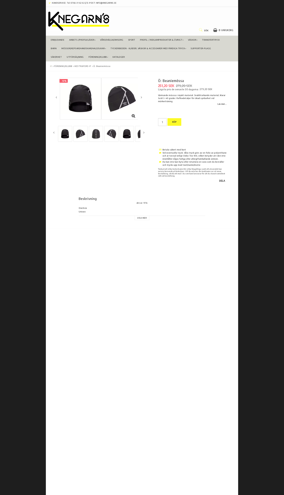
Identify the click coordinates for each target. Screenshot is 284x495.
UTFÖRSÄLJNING (75, 57)
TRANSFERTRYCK (211, 39)
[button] (223, 30)
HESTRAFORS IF (82, 66)
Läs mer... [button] (222, 104)
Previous (56, 97)
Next (141, 97)
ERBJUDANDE (57, 39)
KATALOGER (119, 57)
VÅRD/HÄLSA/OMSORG (111, 39)
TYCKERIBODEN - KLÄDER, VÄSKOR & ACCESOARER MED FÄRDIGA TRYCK (147, 48)
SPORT (131, 39)
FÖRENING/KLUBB (98, 57)
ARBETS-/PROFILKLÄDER (81, 39)
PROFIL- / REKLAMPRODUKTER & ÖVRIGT (161, 39)
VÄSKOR (192, 39)
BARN (54, 48)
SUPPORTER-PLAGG (201, 48)
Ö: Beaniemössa (101, 66)
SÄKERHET (56, 57)
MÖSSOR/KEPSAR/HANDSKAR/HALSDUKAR (83, 48)
